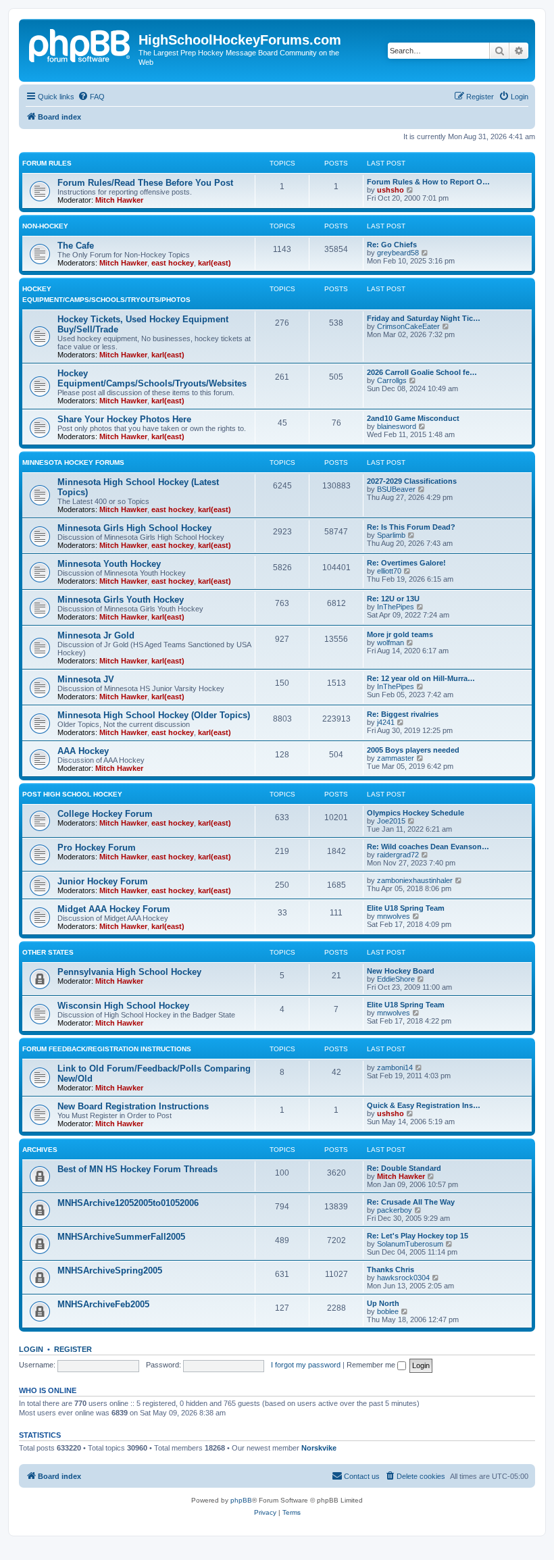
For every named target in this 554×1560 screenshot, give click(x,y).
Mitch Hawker (119, 200)
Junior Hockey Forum (102, 881)
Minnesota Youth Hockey (109, 564)
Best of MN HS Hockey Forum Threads (137, 1169)
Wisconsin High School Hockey (123, 1006)
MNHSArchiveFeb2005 (103, 1304)
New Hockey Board (400, 971)
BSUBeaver (396, 489)
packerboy (394, 1210)
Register (73, 1349)
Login (31, 1349)
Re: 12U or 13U (393, 599)
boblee (388, 1311)
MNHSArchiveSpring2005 (109, 1270)
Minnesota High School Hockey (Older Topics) (153, 715)
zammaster (395, 758)
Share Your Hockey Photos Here (124, 419)
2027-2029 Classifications (412, 481)
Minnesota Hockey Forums (73, 462)
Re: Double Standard (404, 1168)
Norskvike (318, 1448)
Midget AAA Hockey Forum (113, 909)
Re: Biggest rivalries (402, 714)
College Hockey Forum (105, 814)
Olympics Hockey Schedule (415, 813)
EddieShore (396, 979)
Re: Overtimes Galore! (406, 563)
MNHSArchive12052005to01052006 (128, 1203)
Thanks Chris (390, 1269)
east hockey (172, 263)
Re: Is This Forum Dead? (411, 527)
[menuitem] (91, 97)
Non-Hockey (45, 226)
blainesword (396, 426)
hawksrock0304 (403, 1278)
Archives (39, 1149)
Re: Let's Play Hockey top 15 (417, 1236)
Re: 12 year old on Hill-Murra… (421, 678)
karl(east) (214, 263)
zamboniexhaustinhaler (415, 880)
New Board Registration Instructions (133, 1106)
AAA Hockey (83, 751)
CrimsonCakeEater (408, 326)
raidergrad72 (398, 855)
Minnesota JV (85, 679)
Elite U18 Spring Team (406, 908)
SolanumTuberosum (410, 1244)
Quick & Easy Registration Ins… (423, 1105)
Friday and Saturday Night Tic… (423, 318)
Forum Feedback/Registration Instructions (106, 1049)
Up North (383, 1303)
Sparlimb (391, 535)
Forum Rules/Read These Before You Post (145, 183)
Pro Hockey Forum (96, 847)
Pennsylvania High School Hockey (129, 972)
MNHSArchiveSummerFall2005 (121, 1237)
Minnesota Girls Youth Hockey (120, 600)
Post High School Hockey (72, 794)
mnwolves (393, 916)
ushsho (390, 190)
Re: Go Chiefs (392, 245)
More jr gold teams (400, 634)
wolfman (390, 642)
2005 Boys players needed (413, 750)
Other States (48, 952)
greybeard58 (398, 253)
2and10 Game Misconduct (413, 418)
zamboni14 (395, 1067)
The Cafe (75, 246)
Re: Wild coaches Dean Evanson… (428, 846)
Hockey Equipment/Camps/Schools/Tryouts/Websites (152, 378)
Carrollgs (392, 380)
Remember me (372, 1365)
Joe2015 (391, 821)
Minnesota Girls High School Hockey (134, 528)
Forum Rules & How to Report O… (428, 182)
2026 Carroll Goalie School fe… (422, 372)
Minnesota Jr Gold (95, 635)
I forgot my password (306, 1365)
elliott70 (389, 571)
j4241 (386, 722)
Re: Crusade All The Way (411, 1202)
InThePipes (395, 607)
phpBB (241, 1500)
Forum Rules (47, 163)
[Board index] (80, 44)
